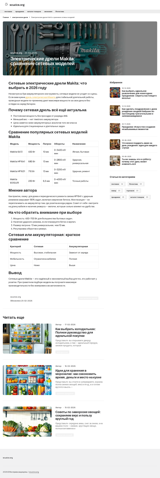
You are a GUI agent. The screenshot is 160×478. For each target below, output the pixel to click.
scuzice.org (34, 472)
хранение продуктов (65, 393)
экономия (48, 11)
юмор (115, 190)
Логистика (59, 11)
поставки (8, 11)
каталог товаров (34, 11)
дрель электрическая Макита (41, 97)
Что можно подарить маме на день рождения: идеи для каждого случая (139, 145)
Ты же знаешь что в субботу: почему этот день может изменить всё (136, 161)
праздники (19, 11)
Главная (6, 17)
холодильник (62, 352)
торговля (132, 190)
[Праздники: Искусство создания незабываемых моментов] (115, 128)
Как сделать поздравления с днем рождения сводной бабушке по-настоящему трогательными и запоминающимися (139, 112)
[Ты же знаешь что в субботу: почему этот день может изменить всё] (115, 161)
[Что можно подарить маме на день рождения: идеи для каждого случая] (115, 144)
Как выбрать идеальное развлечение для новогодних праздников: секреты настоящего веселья (139, 94)
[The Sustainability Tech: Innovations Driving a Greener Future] (27, 339)
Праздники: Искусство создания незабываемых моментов (138, 128)
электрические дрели (20, 17)
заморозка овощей (64, 435)
